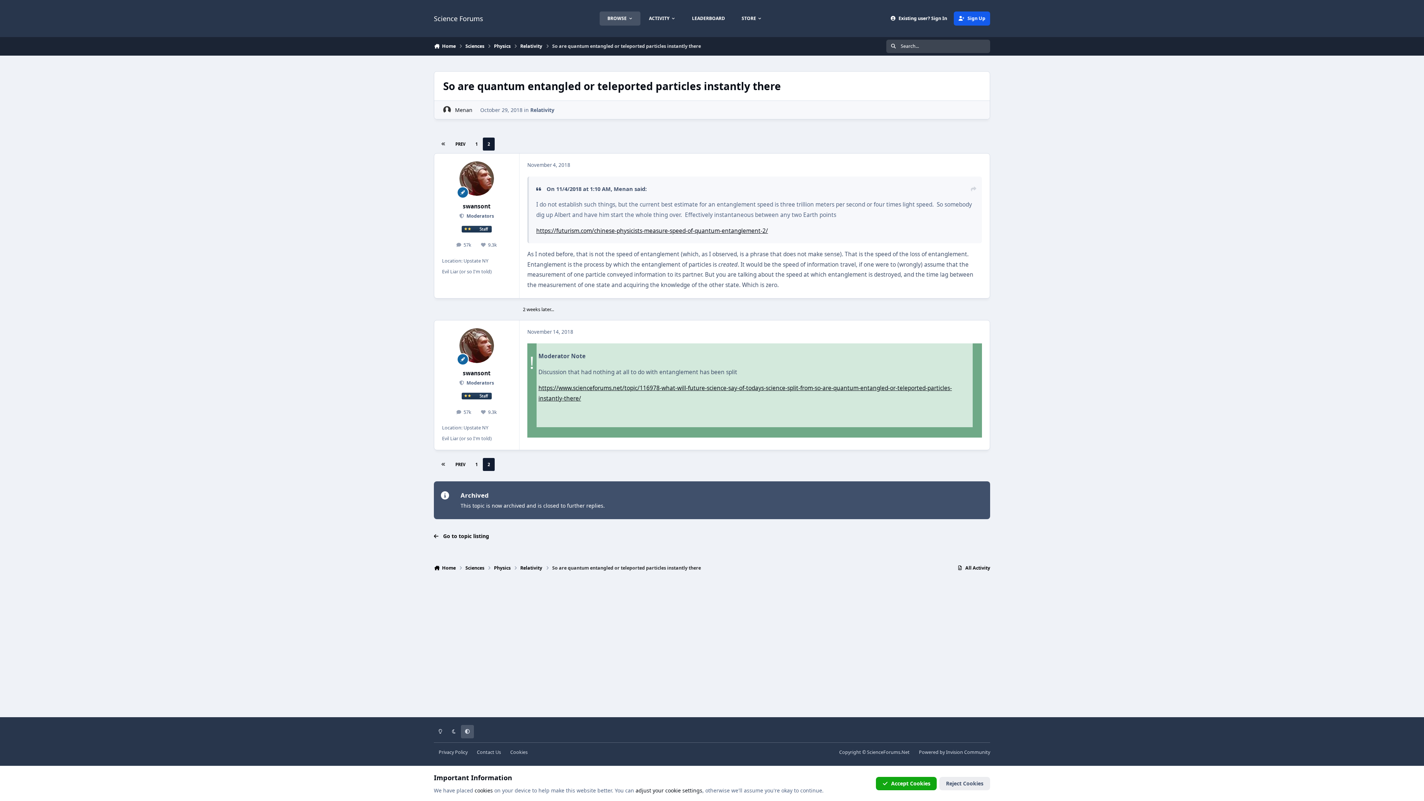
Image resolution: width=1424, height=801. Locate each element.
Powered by (954, 752)
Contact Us (489, 752)
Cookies (519, 752)
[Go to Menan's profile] (447, 110)
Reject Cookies (964, 783)
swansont (477, 206)
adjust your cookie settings (669, 790)
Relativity (542, 109)
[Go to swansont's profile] (476, 178)
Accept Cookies (910, 783)
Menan (463, 109)
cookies (484, 790)
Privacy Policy (453, 752)
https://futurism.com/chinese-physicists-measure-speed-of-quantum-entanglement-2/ (652, 231)
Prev (460, 144)
